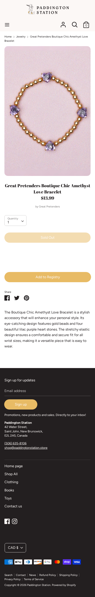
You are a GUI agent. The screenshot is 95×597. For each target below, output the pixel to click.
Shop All (11, 474)
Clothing (11, 482)
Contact (21, 575)
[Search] (74, 23)
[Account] (63, 23)
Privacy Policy (12, 579)
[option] (47, 111)
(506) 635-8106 (15, 443)
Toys (7, 498)
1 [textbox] (8, 222)
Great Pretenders (49, 206)
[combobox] (15, 220)
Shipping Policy (68, 575)
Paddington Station (39, 585)
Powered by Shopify (64, 585)
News (32, 575)
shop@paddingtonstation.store (26, 448)
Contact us (13, 506)
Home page (13, 466)
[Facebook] (7, 521)
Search (8, 575)
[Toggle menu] (7, 24)
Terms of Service (34, 579)
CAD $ (13, 548)
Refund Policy (47, 575)
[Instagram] (14, 521)
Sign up (21, 404)
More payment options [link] (47, 261)
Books (9, 490)
